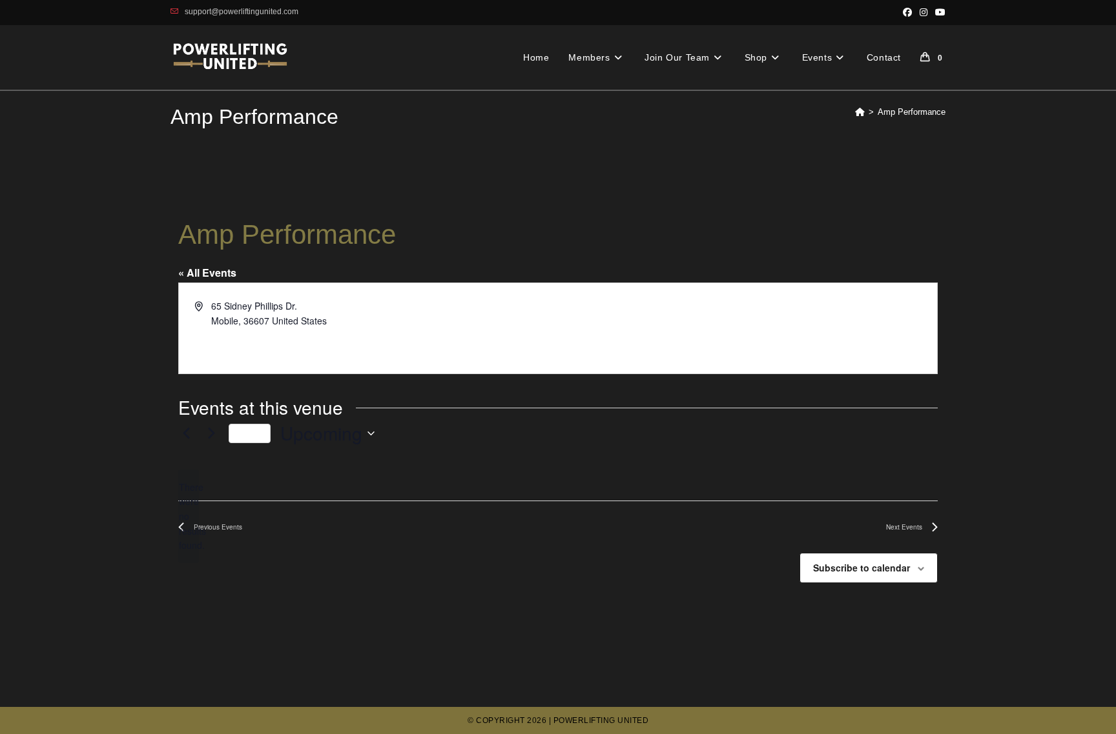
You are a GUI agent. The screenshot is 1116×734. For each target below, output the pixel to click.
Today (249, 433)
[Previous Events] (186, 433)
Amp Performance (912, 112)
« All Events (207, 272)
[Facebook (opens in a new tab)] (907, 12)
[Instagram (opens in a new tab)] (923, 12)
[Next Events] (211, 433)
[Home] (860, 112)
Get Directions (240, 334)
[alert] (188, 516)
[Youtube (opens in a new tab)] (938, 12)
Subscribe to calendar (861, 567)
